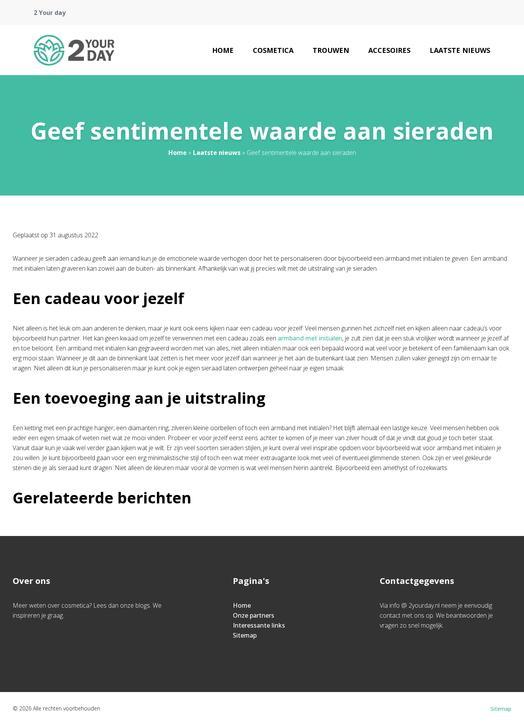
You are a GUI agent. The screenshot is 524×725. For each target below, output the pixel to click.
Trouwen (331, 50)
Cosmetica (273, 50)
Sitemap (245, 635)
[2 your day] (74, 50)
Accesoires (389, 50)
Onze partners (253, 615)
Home (223, 50)
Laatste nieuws (460, 50)
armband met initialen (310, 338)
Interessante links (259, 625)
